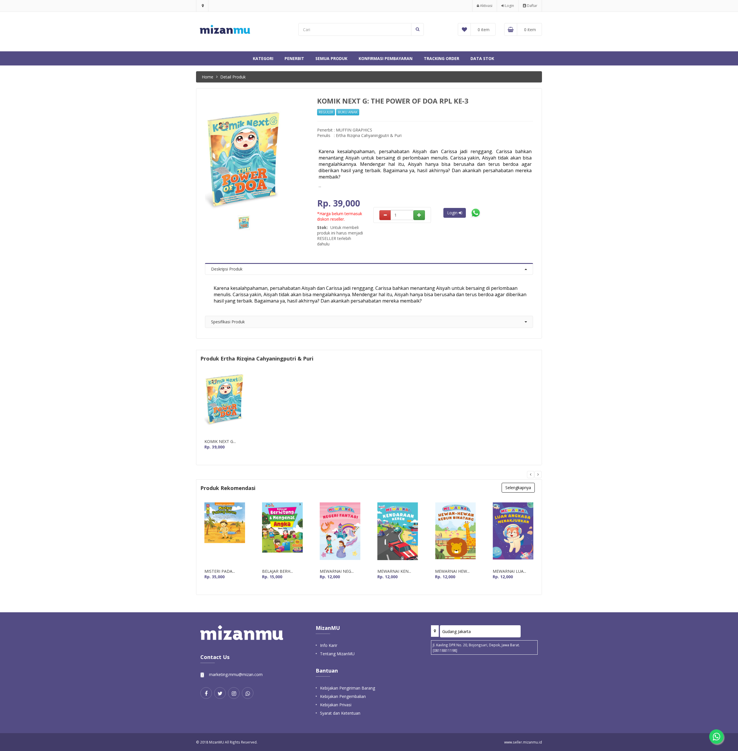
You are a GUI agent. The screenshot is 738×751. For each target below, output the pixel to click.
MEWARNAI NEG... (337, 571)
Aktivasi (485, 5)
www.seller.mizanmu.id (523, 742)
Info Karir (328, 645)
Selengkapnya (518, 487)
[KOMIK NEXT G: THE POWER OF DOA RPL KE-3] (224, 404)
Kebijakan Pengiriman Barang (347, 688)
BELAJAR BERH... (277, 571)
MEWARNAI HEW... (452, 571)
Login (509, 5)
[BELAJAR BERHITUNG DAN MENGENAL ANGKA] (282, 533)
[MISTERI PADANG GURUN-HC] (224, 533)
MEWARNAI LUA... (509, 571)
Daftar (531, 5)
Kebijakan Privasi (335, 704)
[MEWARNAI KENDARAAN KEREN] (397, 533)
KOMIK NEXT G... (220, 441)
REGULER (326, 112)
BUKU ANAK (347, 112)
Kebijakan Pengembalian (343, 696)
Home (207, 77)
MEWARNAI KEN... (394, 571)
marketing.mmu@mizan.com (236, 674)
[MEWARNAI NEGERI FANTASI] (340, 533)
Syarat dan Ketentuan (340, 713)
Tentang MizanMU (337, 653)
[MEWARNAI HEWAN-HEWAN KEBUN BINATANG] (455, 533)
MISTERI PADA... (219, 571)
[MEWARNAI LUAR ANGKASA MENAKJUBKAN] (513, 533)
